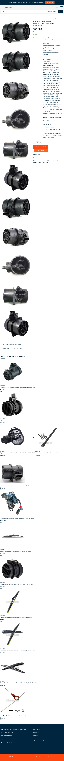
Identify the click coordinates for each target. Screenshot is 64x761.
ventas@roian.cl (8, 735)
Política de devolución (7, 743)
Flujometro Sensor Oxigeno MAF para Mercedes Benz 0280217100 (17, 453)
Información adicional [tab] (8, 344)
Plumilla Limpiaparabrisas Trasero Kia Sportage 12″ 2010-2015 (16, 617)
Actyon (41, 160)
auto (45, 160)
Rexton (35, 162)
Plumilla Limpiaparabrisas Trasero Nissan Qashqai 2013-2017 (15, 551)
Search (60, 11)
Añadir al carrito (41, 147)
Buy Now (41, 150)
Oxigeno (59, 160)
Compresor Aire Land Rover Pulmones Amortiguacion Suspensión (17, 518)
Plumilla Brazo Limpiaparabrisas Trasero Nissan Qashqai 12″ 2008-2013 (18, 683)
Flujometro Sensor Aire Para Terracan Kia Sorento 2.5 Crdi (15, 485)
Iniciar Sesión (36, 729)
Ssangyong (45, 162)
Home (34, 18)
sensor (39, 162)
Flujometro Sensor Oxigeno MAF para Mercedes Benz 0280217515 (17, 420)
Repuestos (53, 18)
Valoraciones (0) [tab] (18, 344)
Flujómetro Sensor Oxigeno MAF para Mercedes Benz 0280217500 (17, 387)
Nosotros (35, 735)
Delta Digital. (51, 756)
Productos (39, 18)
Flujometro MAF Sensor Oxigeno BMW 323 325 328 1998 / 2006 (16, 584)
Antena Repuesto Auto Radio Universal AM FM (47, 453)
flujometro (49, 160)
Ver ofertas (49, 2)
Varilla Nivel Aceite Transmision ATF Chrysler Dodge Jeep (15, 715)
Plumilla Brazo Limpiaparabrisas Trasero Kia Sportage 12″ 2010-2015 (17, 650)
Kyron (54, 160)
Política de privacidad (6, 746)
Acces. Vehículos (46, 18)
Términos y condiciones (7, 739)
